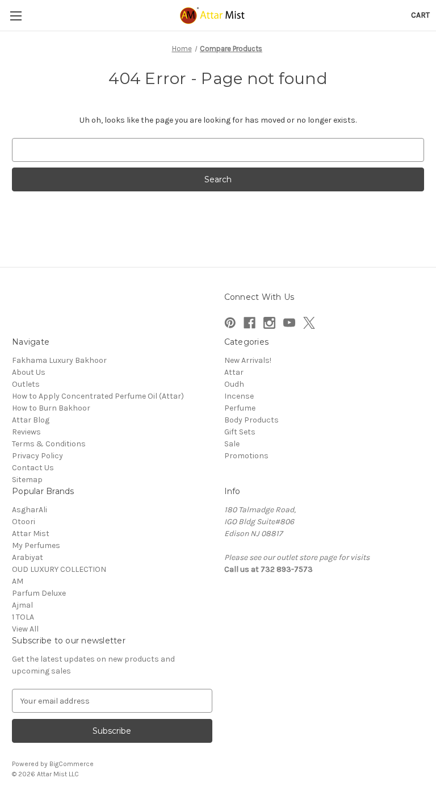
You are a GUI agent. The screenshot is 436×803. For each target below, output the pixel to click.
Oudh (234, 384)
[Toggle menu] (15, 15)
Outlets (26, 384)
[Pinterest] (230, 323)
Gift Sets (239, 432)
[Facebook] (249, 323)
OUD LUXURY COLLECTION (59, 569)
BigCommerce (71, 764)
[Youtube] (289, 323)
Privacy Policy (37, 456)
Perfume (239, 408)
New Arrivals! (247, 360)
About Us (28, 372)
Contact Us (33, 467)
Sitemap (27, 479)
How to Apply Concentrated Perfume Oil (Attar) (98, 396)
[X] (309, 323)
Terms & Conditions (49, 444)
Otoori (23, 521)
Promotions (246, 456)
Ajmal (22, 605)
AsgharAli (29, 510)
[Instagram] (269, 323)
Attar (234, 372)
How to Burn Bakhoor (51, 408)
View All (25, 629)
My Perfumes (36, 545)
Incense (239, 396)
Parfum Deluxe (39, 593)
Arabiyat (27, 557)
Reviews (26, 432)
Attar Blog (30, 420)
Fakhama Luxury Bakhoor (59, 360)
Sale (232, 444)
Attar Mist (30, 533)
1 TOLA (23, 617)
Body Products (251, 420)
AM (17, 581)
